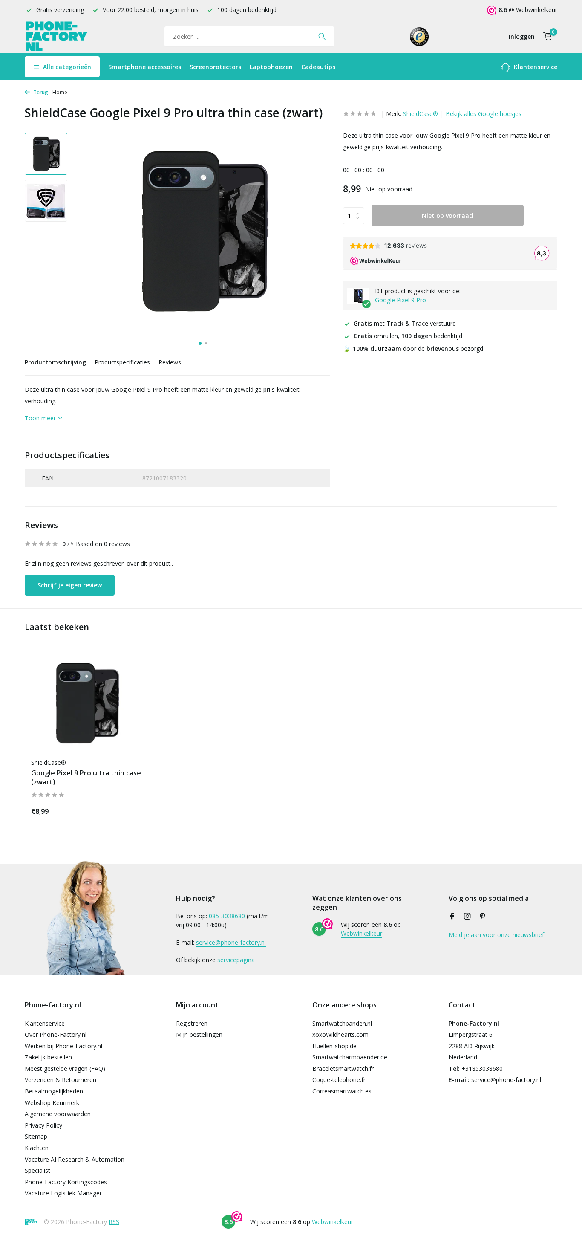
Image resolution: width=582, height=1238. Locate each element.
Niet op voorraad (447, 215)
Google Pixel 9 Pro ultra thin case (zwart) (86, 778)
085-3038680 (227, 916)
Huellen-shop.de (334, 1046)
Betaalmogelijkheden (54, 1091)
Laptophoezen (271, 67)
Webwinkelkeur (536, 10)
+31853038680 (482, 1068)
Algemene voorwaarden (58, 1114)
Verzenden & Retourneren (60, 1080)
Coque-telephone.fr (339, 1080)
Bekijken (123, 810)
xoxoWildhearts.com (340, 1034)
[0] (545, 36)
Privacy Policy (43, 1125)
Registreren (191, 1023)
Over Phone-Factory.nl (55, 1034)
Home (59, 92)
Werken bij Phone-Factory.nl (63, 1046)
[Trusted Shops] (419, 36)
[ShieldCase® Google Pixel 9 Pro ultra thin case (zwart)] (86, 703)
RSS (114, 1222)
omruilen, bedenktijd (408, 336)
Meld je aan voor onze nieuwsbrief (496, 935)
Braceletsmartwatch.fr (343, 1068)
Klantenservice (534, 67)
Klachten (37, 1148)
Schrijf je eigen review (69, 585)
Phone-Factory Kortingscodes (66, 1182)
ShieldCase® (420, 114)
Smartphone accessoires (144, 67)
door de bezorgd (413, 348)
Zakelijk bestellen (48, 1057)
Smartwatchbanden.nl (342, 1023)
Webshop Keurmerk (52, 1103)
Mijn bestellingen (199, 1034)
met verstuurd (405, 323)
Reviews (169, 362)
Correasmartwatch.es (342, 1091)
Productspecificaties (122, 362)
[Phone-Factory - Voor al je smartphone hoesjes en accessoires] (57, 36)
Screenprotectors (215, 67)
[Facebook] (452, 916)
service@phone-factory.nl (231, 942)
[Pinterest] (482, 916)
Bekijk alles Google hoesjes (483, 114)
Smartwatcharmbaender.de (349, 1057)
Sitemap (36, 1136)
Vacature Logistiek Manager (63, 1193)
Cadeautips (318, 67)
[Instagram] (467, 916)
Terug (40, 92)
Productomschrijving (55, 362)
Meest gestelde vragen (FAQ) (65, 1068)
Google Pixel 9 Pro (400, 300)
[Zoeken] (322, 36)
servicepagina (236, 960)
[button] (200, 343)
